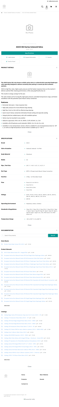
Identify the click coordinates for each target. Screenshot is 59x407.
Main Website (44, 374)
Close (29, 132)
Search (53, 235)
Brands (42, 379)
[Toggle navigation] (56, 7)
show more (7, 305)
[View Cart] (51, 6)
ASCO (31, 49)
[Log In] (46, 6)
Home (23, 374)
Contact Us (24, 384)
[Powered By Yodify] (29, 400)
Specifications (29, 53)
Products (24, 379)
